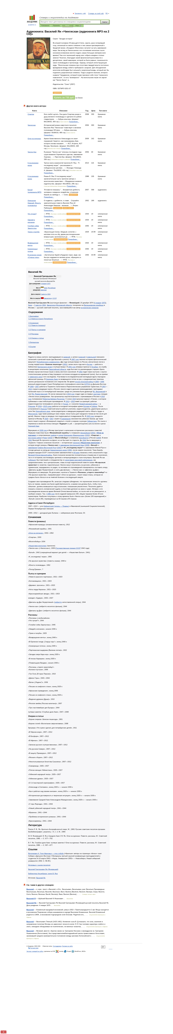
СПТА (87, 384)
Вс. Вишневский (99, 391)
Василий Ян (40, 878)
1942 (59, 448)
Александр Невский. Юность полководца (34, 203)
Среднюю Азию (52, 379)
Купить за (64, 97)
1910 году (70, 394)
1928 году (43, 430)
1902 (80, 372)
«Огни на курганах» (35, 533)
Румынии (31, 406)
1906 (102, 382)
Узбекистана (92, 421)
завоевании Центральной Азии (72, 445)
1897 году (75, 359)
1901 (65, 364)
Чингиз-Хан (32, 152)
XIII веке (76, 452)
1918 (73, 401)
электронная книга (73, 214)
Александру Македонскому (74, 435)
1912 (30, 389)
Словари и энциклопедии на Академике (58, 17)
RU (107, 13)
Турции (65, 404)
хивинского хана (36, 377)
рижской (82, 357)
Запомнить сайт (80, 13)
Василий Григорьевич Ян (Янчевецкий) (43, 869)
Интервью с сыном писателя (39, 865)
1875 (48, 283)
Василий (30, 889)
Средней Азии (33, 426)
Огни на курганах (34, 138)
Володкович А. (46, 853)
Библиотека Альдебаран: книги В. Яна (43, 874)
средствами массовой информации (79, 460)
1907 (37, 387)
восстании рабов (34, 438)
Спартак (31, 114)
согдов (60, 435)
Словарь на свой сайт (96, 13)
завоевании (32, 448)
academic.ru (32, 25)
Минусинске (33, 414)
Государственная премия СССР (68, 548)
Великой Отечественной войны (40, 455)
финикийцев (85, 433)
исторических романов (89, 308)
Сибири (94, 406)
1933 (50, 438)
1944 (84, 440)
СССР (54, 298)
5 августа (44, 294)
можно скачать (68, 208)
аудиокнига (73, 195)
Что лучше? (32, 214)
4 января (44, 283)
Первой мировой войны (88, 404)
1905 (97, 382)
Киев (45, 288)
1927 (52, 419)
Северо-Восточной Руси (47, 448)
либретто (58, 602)
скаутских (97, 394)
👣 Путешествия (33, 948)
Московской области (64, 305)
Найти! (104, 22)
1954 (48, 294)
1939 (87, 445)
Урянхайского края (43, 411)
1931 (93, 433)
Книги (67, 25)
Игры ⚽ (78, 25)
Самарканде (66, 419)
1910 (74, 399)
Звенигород (48, 298)
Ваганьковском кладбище (94, 305)
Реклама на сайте (67, 946)
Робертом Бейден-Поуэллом (53, 399)
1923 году (90, 416)
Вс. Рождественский (39, 394)
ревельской (91, 357)
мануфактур (84, 438)
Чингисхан (32, 125)
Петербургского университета (48, 362)
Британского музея (45, 367)
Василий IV (31, 898)
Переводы (56, 25)
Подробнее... (74, 122)
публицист (32, 460)
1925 (46, 419)
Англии (89, 364)
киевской (66, 357)
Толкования (45, 25)
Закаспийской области (57, 369)
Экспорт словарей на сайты (34, 951)
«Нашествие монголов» (37, 546)
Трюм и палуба (33, 232)
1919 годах (47, 406)
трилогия (86, 443)
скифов (53, 435)
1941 (30, 440)
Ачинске (44, 409)
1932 (87, 435)
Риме (45, 438)
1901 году (72, 367)
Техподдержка (57, 946)
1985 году (51, 494)
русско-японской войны (84, 382)
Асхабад (94, 367)
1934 (99, 438)
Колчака (86, 406)
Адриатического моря (58, 450)
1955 (70, 450)
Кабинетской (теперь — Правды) (56, 506)
